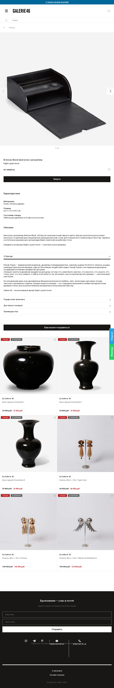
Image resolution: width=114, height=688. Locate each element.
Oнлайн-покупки (57, 675)
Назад (12, 27)
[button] (110, 91)
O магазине (57, 671)
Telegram (112, 336)
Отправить (57, 629)
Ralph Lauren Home (11, 163)
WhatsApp (112, 352)
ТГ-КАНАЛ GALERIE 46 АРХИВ (57, 2)
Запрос (57, 179)
